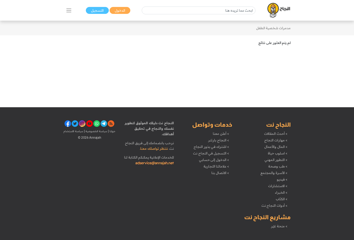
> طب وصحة (277, 166)
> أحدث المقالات (275, 134)
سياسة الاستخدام (73, 131)
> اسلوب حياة (277, 153)
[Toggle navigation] (68, 10)
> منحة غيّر (279, 226)
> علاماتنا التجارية (216, 166)
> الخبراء (281, 192)
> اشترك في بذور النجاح (211, 147)
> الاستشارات (277, 186)
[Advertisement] (126, 78)
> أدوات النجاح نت (274, 205)
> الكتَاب (281, 199)
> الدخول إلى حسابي (214, 160)
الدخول (120, 10)
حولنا (112, 131)
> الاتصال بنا (220, 173)
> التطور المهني (275, 160)
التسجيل (97, 10)
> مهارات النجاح (275, 140)
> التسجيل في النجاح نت (211, 153)
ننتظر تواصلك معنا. (154, 148)
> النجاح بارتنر (218, 140)
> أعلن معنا (221, 134)
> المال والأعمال (275, 147)
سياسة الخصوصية (96, 131)
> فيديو (282, 179)
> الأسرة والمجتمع (273, 173)
